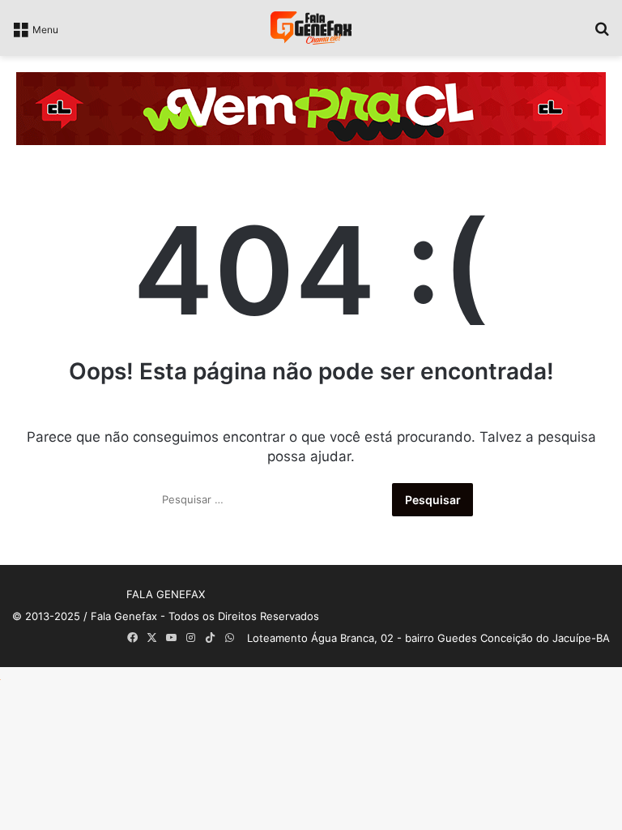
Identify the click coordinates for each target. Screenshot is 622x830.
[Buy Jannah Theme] (311, 107)
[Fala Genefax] (311, 28)
